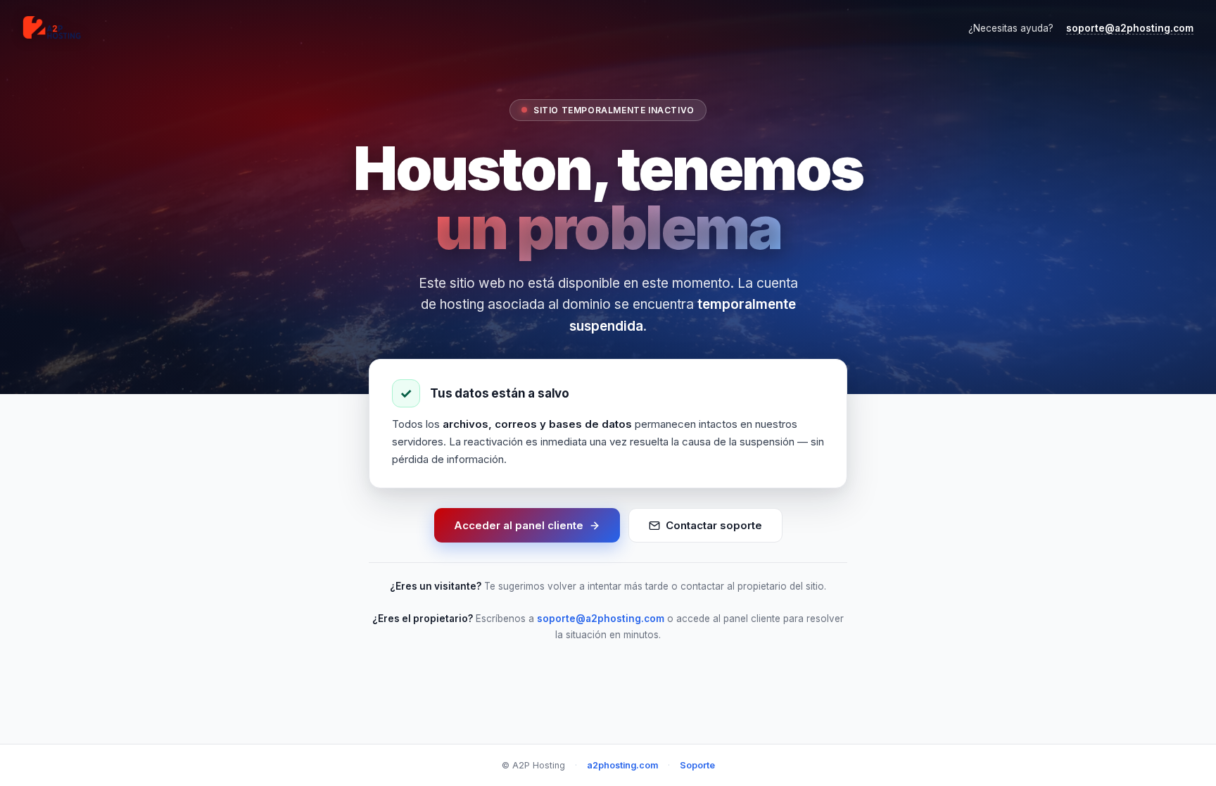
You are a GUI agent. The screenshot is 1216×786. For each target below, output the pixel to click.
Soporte (697, 765)
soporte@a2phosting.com (1129, 28)
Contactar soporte (714, 525)
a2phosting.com (622, 765)
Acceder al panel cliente (518, 525)
